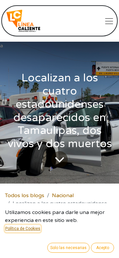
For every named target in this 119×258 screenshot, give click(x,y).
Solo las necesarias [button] (68, 247)
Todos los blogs (24, 195)
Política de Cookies (22, 228)
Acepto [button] (102, 247)
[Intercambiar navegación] (109, 21)
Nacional (63, 195)
